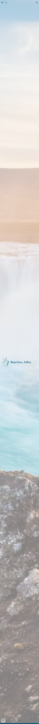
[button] (2, 2)
